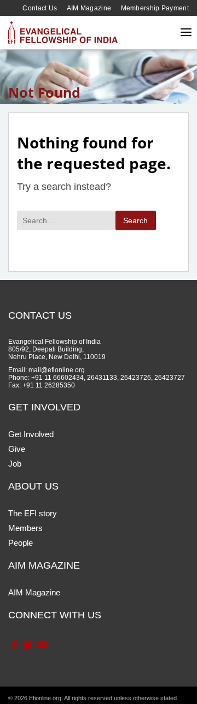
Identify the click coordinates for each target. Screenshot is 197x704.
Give (16, 449)
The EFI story (32, 513)
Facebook (14, 645)
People (20, 542)
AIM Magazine (89, 8)
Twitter (27, 645)
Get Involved (31, 434)
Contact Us (39, 8)
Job (14, 463)
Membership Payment (155, 8)
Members (25, 528)
